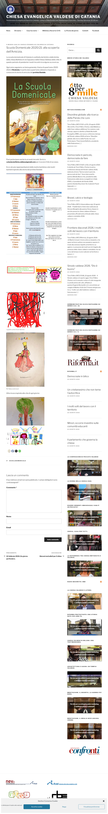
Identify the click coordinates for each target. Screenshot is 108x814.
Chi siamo (17, 31)
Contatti (85, 31)
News (8, 31)
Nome (8, 517)
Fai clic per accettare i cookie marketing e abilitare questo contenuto (84, 69)
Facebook (95, 31)
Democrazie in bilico (78, 376)
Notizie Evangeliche (76, 109)
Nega (64, 807)
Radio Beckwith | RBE (76, 581)
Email (8, 528)
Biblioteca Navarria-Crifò (51, 31)
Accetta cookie (36, 807)
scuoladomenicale (17, 460)
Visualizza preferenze (92, 807)
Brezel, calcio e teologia (79, 197)
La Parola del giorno (71, 31)
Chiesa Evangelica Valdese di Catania (53, 16)
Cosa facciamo (32, 31)
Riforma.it (72, 371)
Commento (11, 488)
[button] (104, 801)
